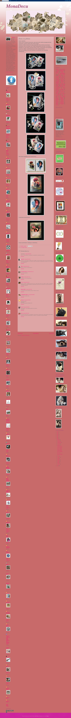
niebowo (7, 593)
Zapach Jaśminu (7, 105)
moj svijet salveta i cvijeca (7, 689)
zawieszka (61, 102)
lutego (58, 462)
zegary (57, 103)
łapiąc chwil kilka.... (7, 536)
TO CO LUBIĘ (7, 370)
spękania (64, 93)
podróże (64, 86)
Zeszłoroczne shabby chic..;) (7, 386)
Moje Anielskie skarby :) (7, 552)
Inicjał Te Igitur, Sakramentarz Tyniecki (8, 261)
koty (64, 79)
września (59, 443)
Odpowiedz (22, 256)
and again (7, 631)
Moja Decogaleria (7, 456)
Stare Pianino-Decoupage (8, 92)
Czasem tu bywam (7, 701)
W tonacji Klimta (59, 447)
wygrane (57, 100)
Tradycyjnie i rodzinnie (8, 273)
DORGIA (7, 244)
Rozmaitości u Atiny (7, 602)
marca (58, 461)
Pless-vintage (7, 512)
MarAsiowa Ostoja (8, 212)
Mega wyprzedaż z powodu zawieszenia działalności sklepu (8, 530)
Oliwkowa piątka (59, 450)
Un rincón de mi (7, 233)
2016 (57, 434)
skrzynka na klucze (61, 92)
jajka (60, 77)
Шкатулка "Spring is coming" (7, 354)
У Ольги (7, 348)
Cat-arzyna (7, 309)
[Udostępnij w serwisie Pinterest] (31, 246)
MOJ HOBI (7, 657)
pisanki (57, 86)
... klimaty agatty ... (7, 434)
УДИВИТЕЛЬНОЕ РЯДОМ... (8, 491)
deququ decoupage (8, 254)
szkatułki (58, 94)
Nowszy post (20, 333)
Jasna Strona (7, 409)
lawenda (62, 80)
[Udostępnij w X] (30, 246)
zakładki (57, 102)
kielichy (62, 78)
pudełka (62, 89)
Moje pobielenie (7, 564)
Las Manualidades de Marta (8, 115)
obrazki (26, 247)
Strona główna (36, 333)
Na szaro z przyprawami (8, 518)
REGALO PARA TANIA (8, 122)
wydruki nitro (62, 99)
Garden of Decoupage (8, 547)
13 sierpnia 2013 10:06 (27, 259)
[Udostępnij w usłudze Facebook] (31, 246)
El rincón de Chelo (7, 158)
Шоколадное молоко (8, 474)
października (59, 442)
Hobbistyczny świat (8, 277)
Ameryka (7, 229)
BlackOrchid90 (23, 289)
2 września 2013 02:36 (26, 313)
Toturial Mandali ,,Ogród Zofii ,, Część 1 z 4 (8, 559)
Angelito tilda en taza (8, 164)
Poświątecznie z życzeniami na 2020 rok (8, 218)
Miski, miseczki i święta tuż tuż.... (7, 620)
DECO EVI (7, 399)
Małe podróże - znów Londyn (7, 196)
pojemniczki (58, 87)
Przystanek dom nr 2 (7, 208)
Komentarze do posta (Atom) (25, 335)
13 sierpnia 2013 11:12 (30, 271)
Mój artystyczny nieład (8, 267)
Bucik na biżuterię (59, 451)
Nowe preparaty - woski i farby (8, 365)
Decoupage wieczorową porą (8, 201)
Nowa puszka (7, 305)
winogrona (62, 98)
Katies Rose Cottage (7, 705)
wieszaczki (57, 98)
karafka (58, 78)
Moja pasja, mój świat (8, 288)
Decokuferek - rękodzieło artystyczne (8, 127)
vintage (64, 96)
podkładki (60, 86)
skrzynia (57, 92)
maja (58, 458)
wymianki (62, 100)
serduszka (57, 91)
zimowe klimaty (62, 103)
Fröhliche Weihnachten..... (8, 673)
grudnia (59, 439)
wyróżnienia (62, 101)
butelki (57, 71)
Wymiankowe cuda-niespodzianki (8, 683)
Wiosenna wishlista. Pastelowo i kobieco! (7, 429)
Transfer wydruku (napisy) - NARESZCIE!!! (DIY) (8, 507)
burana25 (22, 259)
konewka (61, 79)
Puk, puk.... (7, 570)
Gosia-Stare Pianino (24, 271)
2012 (57, 465)
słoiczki (57, 93)
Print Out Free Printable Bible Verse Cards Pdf (7, 153)
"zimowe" (7, 579)
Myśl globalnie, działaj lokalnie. (7, 450)
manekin (61, 81)
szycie (63, 94)
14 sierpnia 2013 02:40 (29, 289)
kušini (7, 662)
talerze (57, 96)
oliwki (58, 84)
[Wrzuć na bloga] (29, 246)
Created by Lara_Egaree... (8, 613)
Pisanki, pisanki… (7, 644)
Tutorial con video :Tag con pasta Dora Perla (7, 240)
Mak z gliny (7, 110)
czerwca (59, 457)
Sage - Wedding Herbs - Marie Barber (8, 295)
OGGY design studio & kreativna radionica (7, 480)
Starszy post (51, 333)
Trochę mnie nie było (8, 608)
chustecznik (57, 72)
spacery (60, 93)
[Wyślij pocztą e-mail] (28, 246)
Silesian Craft (7, 150)
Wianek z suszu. (7, 376)
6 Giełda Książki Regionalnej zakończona (8, 99)
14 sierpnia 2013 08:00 (31, 294)
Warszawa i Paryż (59, 454)
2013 (57, 438)
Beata (22, 266)
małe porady (57, 81)
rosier (22, 282)
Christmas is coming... (8, 487)
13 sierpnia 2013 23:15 (26, 282)
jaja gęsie (57, 77)
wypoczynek (57, 101)
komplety (57, 79)
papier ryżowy (62, 85)
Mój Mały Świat (7, 648)
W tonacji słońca (59, 446)
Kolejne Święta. (7, 415)
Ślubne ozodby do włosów (7, 284)
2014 (57, 437)
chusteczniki (62, 72)
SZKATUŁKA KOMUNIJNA (8, 250)
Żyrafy (7, 598)
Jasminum (7, 500)
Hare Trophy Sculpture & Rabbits (8, 315)
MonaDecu (17, 6)
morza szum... (7, 326)
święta (60, 95)
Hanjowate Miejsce (7, 583)
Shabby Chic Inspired (7, 626)
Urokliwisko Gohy (7, 522)
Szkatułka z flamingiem (7, 175)
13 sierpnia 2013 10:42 (26, 266)
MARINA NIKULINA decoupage (8, 468)
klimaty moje (7, 574)
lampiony (58, 80)
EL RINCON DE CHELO (24, 294)
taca (63, 95)
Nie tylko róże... (7, 142)
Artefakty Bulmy (7, 380)
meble (62, 82)
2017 (57, 433)
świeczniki (57, 95)
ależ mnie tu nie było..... (7, 543)
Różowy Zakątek (7, 391)
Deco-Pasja (8, 178)
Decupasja (7, 340)
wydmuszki (57, 99)
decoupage (22, 247)
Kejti (21, 313)
